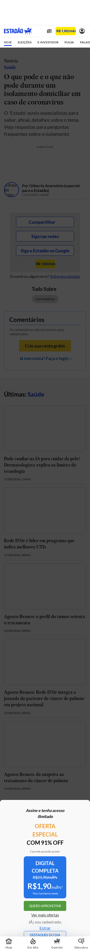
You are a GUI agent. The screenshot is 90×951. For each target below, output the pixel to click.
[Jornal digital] (49, 31)
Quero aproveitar (45, 906)
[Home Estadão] (18, 31)
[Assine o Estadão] (65, 31)
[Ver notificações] (82, 31)
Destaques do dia (45, 935)
